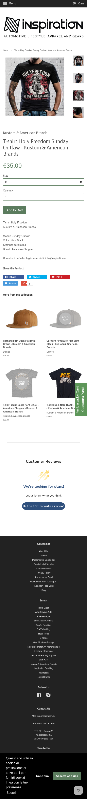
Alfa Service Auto (43, 611)
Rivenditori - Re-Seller (43, 585)
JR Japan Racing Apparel (43, 655)
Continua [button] (42, 775)
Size (5, 175)
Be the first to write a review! (43, 506)
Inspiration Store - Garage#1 (43, 581)
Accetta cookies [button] (67, 775)
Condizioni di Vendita (44, 564)
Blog (43, 590)
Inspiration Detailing (43, 668)
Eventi (43, 555)
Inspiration (43, 672)
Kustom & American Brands (43, 663)
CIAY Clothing (43, 629)
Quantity (8, 190)
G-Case (44, 637)
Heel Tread (43, 633)
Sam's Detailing (43, 624)
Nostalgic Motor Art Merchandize (44, 646)
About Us (43, 551)
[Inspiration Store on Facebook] (39, 695)
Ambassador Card (44, 577)
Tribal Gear (43, 607)
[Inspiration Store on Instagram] (48, 695)
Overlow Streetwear (43, 650)
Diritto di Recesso (43, 568)
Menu (12, 3)
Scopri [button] (11, 792)
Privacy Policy (44, 572)
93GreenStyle (43, 616)
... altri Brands (43, 676)
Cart (80, 3)
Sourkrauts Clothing (43, 620)
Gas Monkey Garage (43, 642)
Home (5, 50)
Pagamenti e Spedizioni (43, 559)
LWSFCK (43, 659)
